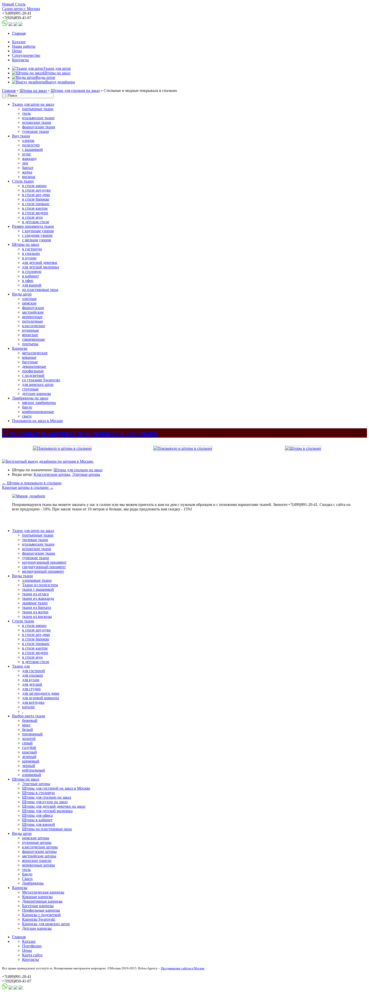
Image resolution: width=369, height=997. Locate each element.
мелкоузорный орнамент (43, 571)
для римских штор (37, 384)
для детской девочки (39, 262)
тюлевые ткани (35, 540)
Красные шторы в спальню (27, 487)
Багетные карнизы (38, 906)
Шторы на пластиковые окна (47, 829)
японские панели (36, 860)
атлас (26, 154)
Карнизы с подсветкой (41, 915)
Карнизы (19, 348)
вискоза (28, 176)
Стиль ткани (23, 181)
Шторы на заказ (33, 90)
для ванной (31, 285)
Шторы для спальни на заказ (75, 90)
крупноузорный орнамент (44, 562)
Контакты (20, 60)
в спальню (31, 253)
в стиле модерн (35, 213)
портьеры (30, 344)
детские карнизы (36, 393)
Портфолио (32, 946)
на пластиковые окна (40, 289)
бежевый (29, 720)
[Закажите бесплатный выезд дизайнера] (28, 496)
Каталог (19, 42)
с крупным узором (38, 231)
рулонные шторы (36, 842)
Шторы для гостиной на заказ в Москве (56, 788)
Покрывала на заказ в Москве (37, 421)
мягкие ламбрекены (39, 402)
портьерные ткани (37, 109)
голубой (29, 747)
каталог (28, 707)
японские (30, 335)
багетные (30, 362)
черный (28, 766)
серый (27, 743)
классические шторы (40, 847)
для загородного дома (40, 693)
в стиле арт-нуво (36, 190)
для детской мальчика (40, 267)
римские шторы (35, 838)
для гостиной (33, 671)
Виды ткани (22, 576)
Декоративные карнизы (42, 901)
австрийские (33, 312)
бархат (27, 167)
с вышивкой (32, 149)
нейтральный (33, 770)
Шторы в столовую (38, 793)
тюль (26, 113)
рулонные (30, 330)
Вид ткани (21, 136)
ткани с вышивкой (38, 589)
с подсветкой (33, 375)
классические (33, 326)
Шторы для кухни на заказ (45, 802)
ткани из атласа (35, 594)
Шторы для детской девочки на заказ (53, 806)
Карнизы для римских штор (46, 924)
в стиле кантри (35, 208)
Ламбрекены (33, 883)
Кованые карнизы (37, 897)
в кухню (29, 258)
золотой (29, 738)
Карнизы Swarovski (38, 919)
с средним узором (37, 235)
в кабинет (30, 276)
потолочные (32, 321)
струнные (30, 389)
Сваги (27, 878)
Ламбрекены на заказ (30, 398)
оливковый (31, 775)
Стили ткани (23, 621)
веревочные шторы (38, 865)
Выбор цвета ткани (28, 716)
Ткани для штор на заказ (33, 104)
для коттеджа (33, 702)
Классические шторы (52, 474)
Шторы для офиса (37, 815)
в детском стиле (35, 222)
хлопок (28, 140)
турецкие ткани (35, 131)
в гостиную (32, 249)
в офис (28, 280)
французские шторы (39, 851)
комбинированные (38, 411)
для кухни (30, 680)
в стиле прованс (36, 204)
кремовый (30, 761)
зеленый (29, 756)
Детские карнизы (37, 928)
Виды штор (22, 294)
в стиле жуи (32, 217)
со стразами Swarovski (41, 380)
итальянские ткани (38, 118)
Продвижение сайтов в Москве (183, 968)
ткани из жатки (35, 612)
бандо (27, 407)
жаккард (29, 158)
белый (27, 729)
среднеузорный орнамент (44, 567)
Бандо (27, 874)
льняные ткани (35, 603)
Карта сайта (32, 955)
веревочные (32, 317)
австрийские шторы (39, 856)
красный (29, 752)
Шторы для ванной (38, 824)
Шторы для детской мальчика (47, 811)
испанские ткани (36, 122)
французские (33, 308)
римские (29, 303)
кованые (29, 357)
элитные (29, 299)
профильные (33, 371)
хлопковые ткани (37, 580)
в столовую (31, 271)
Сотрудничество (26, 55)
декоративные (34, 366)
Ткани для (21, 666)
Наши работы (23, 46)
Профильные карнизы (41, 910)
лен (25, 163)
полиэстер (31, 145)
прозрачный (32, 734)
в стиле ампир (34, 186)
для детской (32, 684)
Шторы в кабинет (37, 820)
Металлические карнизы (43, 892)
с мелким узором (36, 240)
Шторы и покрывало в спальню (32, 483)
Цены (17, 51)
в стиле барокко (35, 199)
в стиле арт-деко (36, 195)
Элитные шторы (86, 474)
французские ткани (38, 127)
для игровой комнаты (40, 698)
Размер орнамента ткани (33, 226)
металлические (35, 353)
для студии (31, 689)
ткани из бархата (36, 607)
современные (33, 339)
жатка (27, 172)
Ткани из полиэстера (40, 585)
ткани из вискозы (37, 616)
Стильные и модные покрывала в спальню (80, 432)
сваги (27, 416)
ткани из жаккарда (38, 598)
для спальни (32, 675)
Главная (19, 33)
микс (26, 725)
